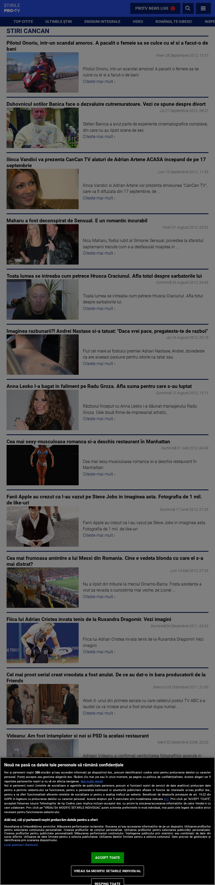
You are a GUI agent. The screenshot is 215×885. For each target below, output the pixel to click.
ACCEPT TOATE (107, 858)
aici (166, 799)
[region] (107, 821)
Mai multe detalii (92, 781)
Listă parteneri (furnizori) (21, 845)
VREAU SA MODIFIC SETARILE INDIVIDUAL (107, 871)
